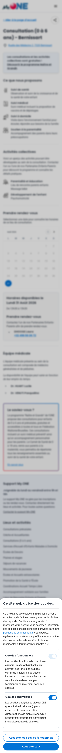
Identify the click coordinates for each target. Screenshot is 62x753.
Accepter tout (31, 746)
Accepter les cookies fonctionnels (31, 738)
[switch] (52, 697)
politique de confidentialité (18, 632)
